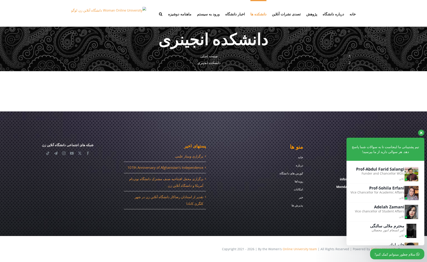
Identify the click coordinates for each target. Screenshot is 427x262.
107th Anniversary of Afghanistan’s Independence (165, 167)
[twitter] (80, 153)
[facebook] (88, 153)
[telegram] (56, 153)
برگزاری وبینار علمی (189, 156)
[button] (161, 13)
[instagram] (64, 153)
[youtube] (72, 153)
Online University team (300, 249)
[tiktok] (48, 153)
